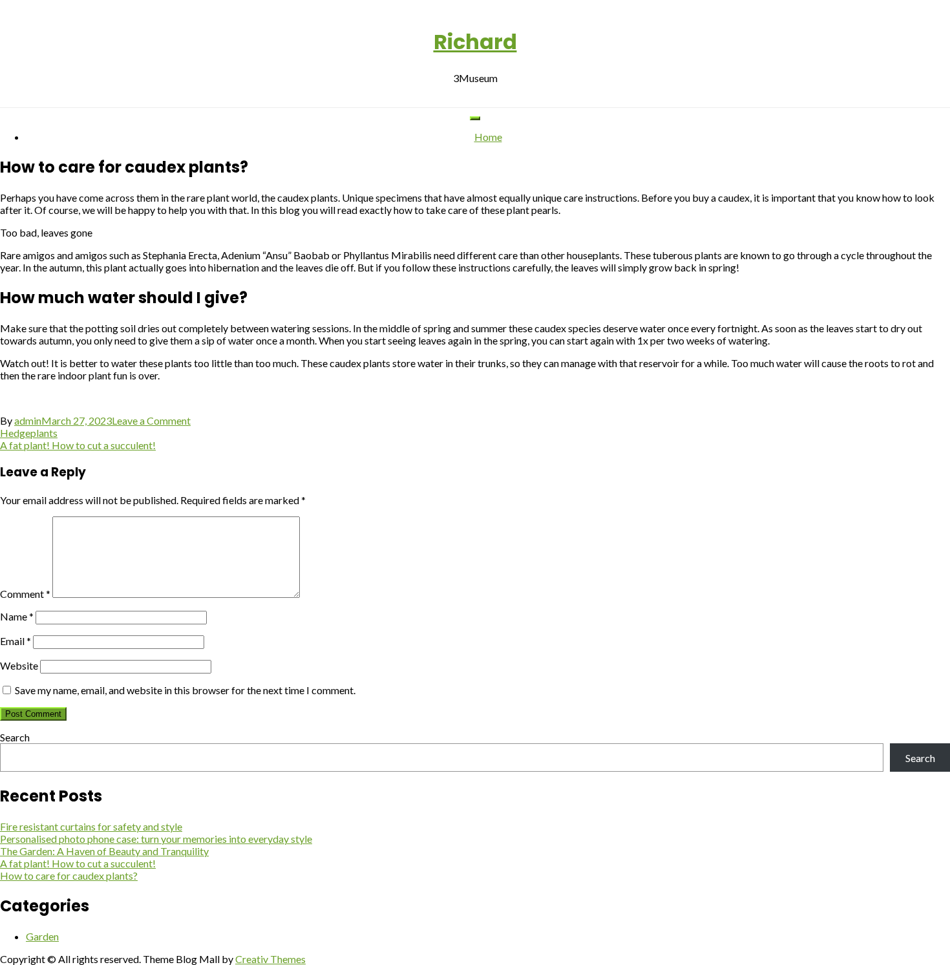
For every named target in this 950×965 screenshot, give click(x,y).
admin (27, 420)
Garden (42, 936)
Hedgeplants (29, 433)
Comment (25, 594)
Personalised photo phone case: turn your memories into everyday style (156, 838)
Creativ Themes (270, 959)
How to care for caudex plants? (69, 875)
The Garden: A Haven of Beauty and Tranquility (104, 851)
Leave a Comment (151, 420)
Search (15, 737)
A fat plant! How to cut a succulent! (78, 445)
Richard (475, 41)
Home (488, 137)
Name (17, 616)
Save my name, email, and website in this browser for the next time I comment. (185, 690)
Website (19, 665)
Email (15, 641)
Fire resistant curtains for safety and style (91, 826)
